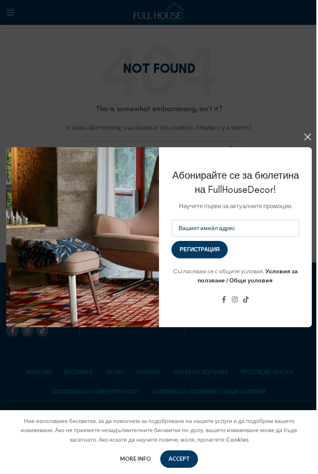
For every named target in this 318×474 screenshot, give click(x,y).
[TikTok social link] (246, 299)
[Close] (307, 136)
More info (136, 458)
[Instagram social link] (234, 299)
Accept (179, 458)
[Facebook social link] (224, 299)
